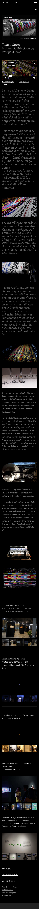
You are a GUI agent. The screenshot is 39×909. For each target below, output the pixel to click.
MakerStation (7, 890)
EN (36, 10)
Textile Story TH (8, 82)
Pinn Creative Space (9, 887)
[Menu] (35, 2)
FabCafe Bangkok (9, 893)
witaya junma (24, 82)
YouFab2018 (6, 895)
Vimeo (4, 85)
